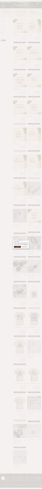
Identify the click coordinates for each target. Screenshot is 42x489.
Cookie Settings (25, 244)
